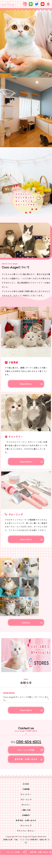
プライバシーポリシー (26, 831)
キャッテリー (26, 794)
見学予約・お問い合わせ (26, 759)
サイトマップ (26, 825)
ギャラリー (26, 804)
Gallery (26, 622)
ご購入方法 (26, 810)
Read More (26, 383)
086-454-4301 (28, 741)
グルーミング (26, 799)
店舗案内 (26, 815)
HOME (26, 784)
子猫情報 (26, 789)
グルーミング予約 (26, 749)
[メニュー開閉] (48, 4)
